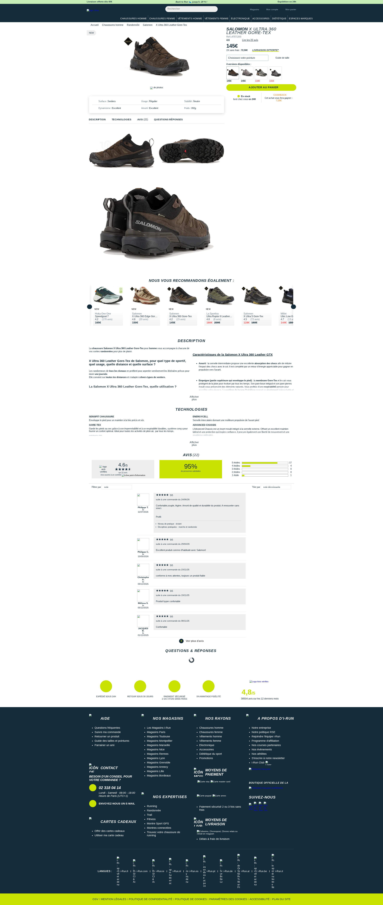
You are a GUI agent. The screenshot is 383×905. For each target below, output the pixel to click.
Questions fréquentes (107, 727)
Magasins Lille (155, 771)
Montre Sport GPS (158, 823)
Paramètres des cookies (228, 899)
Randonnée (133, 25)
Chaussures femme (211, 732)
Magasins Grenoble (158, 762)
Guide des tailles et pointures (112, 740)
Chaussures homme (112, 25)
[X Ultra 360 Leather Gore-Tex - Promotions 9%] (275, 73)
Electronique (206, 745)
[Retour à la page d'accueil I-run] (101, 14)
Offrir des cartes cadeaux (110, 830)
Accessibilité (260, 899)
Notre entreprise (261, 727)
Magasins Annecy (157, 766)
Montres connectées (159, 827)
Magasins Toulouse (158, 736)
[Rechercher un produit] (214, 9)
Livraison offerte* (265, 50)
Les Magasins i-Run (159, 727)
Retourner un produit (107, 736)
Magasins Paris (156, 732)
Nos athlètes (259, 753)
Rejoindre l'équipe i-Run (266, 736)
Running (152, 806)
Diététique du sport (210, 753)
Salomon (147, 25)
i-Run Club (258, 762)
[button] (247, 58)
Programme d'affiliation (265, 740)
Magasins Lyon (156, 758)
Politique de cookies (191, 899)
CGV (95, 899)
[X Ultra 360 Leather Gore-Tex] (232, 73)
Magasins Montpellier (159, 740)
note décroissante (271, 487)
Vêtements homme (210, 736)
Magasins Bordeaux (159, 775)
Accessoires (206, 749)
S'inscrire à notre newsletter (268, 758)
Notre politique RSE (263, 732)
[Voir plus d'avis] (191, 641)
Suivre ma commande (108, 732)
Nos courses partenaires (266, 745)
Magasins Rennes (157, 753)
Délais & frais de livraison (214, 838)
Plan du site (281, 899)
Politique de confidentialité (150, 899)
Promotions (206, 758)
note (106, 487)
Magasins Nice (156, 749)
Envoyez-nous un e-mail (117, 803)
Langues (105, 871)
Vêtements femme (210, 740)
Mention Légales (113, 899)
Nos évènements (262, 749)
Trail (149, 814)
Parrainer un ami (104, 745)
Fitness (151, 819)
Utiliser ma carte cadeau (109, 835)
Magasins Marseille (158, 745)
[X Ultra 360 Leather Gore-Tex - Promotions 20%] (261, 73)
